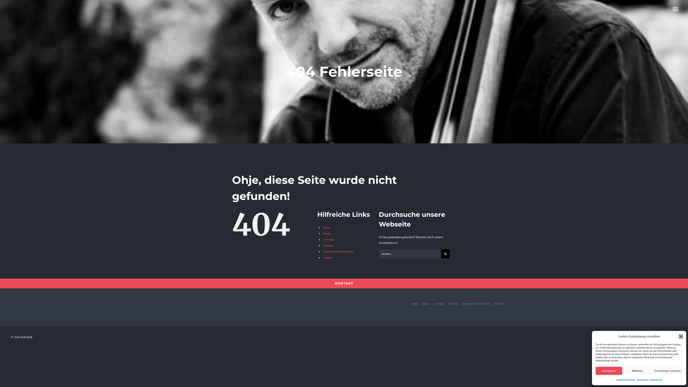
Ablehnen (637, 370)
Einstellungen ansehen (667, 370)
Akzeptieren (609, 370)
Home (326, 227)
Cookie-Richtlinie (625, 379)
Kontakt (328, 245)
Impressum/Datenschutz (338, 251)
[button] (681, 336)
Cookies (328, 257)
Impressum (642, 379)
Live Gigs (328, 239)
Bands (327, 233)
